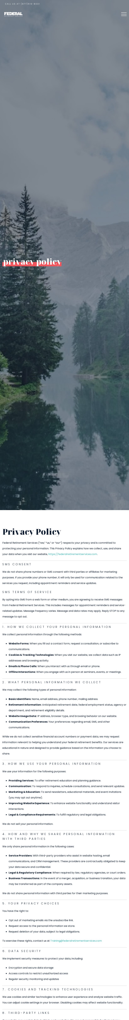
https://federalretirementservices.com (72, 554)
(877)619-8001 (30, 4)
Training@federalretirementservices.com (76, 941)
